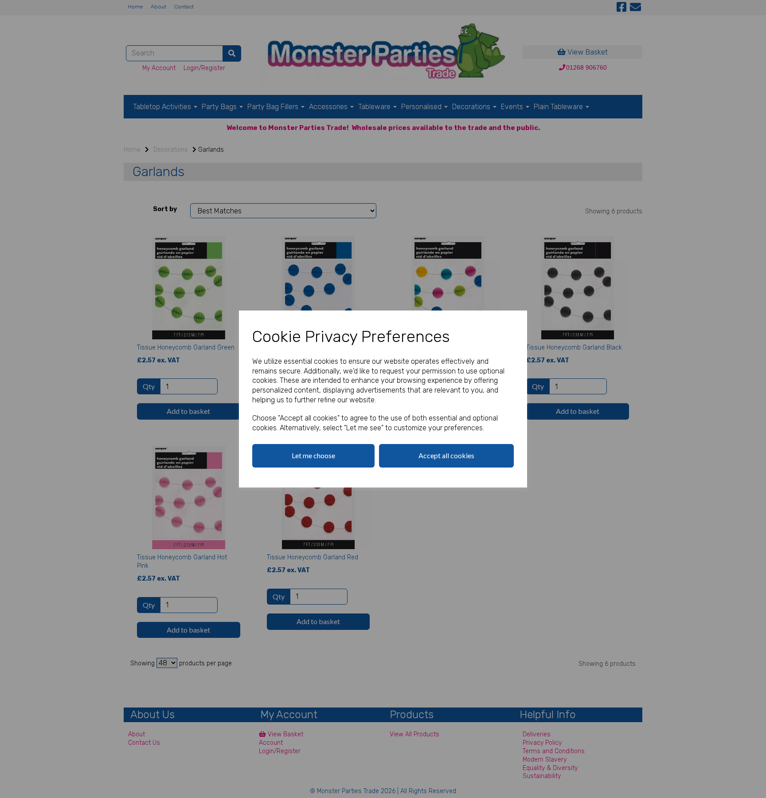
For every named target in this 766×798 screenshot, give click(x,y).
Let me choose (313, 455)
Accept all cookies (446, 455)
